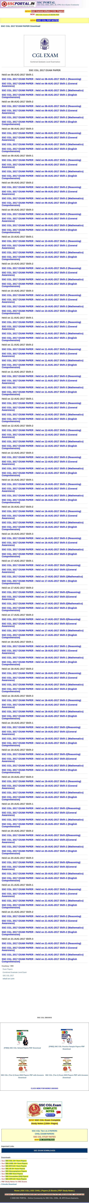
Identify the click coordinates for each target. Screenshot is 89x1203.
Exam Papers (8, 969)
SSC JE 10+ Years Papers (15, 1169)
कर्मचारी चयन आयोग (8, 979)
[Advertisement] (44, 999)
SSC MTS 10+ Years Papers (16, 1166)
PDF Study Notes (65, 1191)
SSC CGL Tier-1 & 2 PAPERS (44, 1131)
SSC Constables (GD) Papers (16, 1176)
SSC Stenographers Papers (16, 1171)
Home (16, 1191)
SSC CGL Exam (42, 15)
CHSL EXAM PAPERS (44, 1134)
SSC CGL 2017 (8, 975)
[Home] (18, 6)
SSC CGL (25, 1191)
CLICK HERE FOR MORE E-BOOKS (44, 1088)
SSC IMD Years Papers (14, 1174)
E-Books (53, 1191)
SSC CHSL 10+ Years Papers (16, 1163)
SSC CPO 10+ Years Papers (16, 1179)
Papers (45, 1191)
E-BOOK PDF (54, 15)
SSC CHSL (35, 1191)
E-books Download (9, 1184)
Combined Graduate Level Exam (15, 972)
